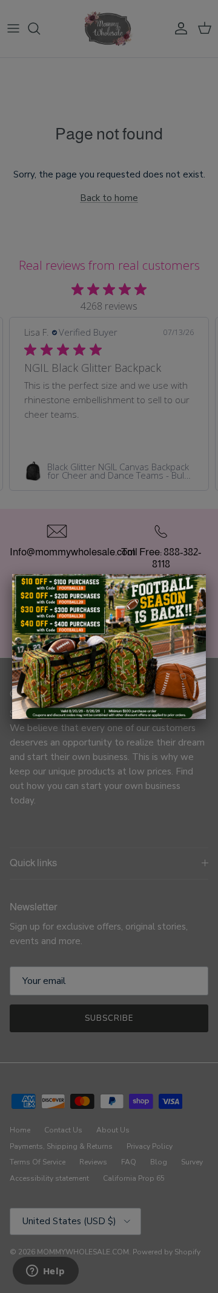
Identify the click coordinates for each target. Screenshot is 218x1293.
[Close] (206, 574)
